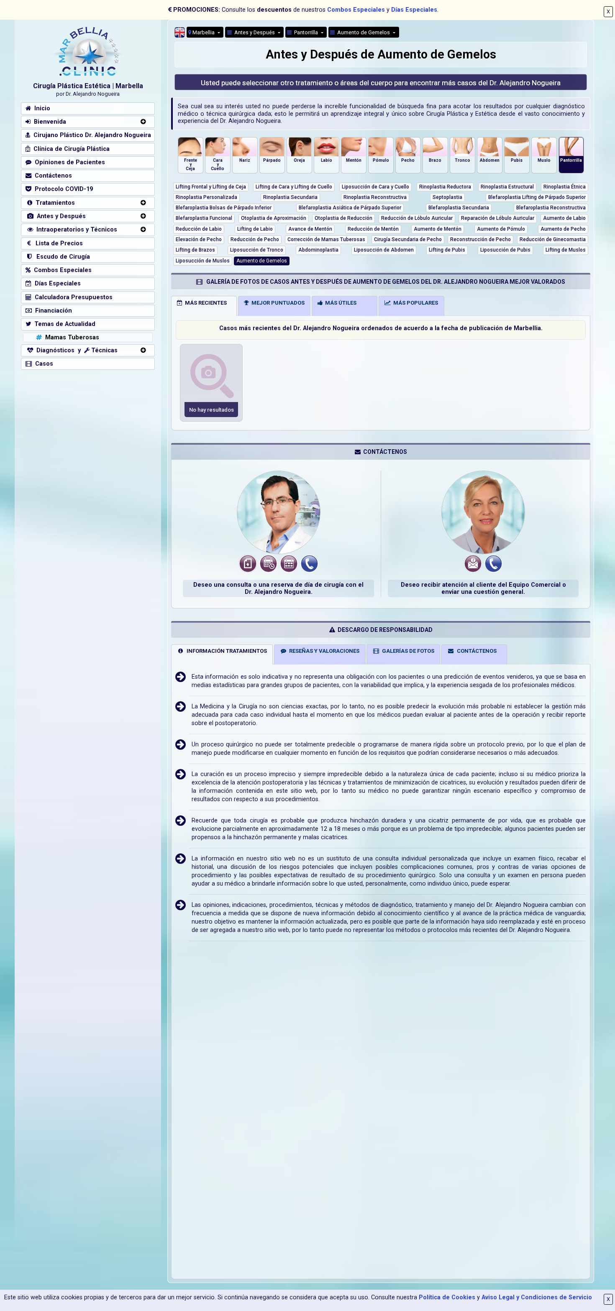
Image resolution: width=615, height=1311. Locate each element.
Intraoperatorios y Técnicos (75, 229)
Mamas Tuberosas (70, 337)
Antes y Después (59, 216)
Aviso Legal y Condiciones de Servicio (537, 1297)
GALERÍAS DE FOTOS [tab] (406, 651)
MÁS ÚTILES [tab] (339, 303)
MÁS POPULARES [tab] (414, 303)
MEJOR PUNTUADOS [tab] (277, 303)
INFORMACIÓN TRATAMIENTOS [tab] (225, 651)
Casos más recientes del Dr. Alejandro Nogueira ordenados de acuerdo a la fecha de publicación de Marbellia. (381, 328)
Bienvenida (48, 121)
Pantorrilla (305, 32)
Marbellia (203, 32)
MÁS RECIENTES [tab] (204, 303)
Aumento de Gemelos (363, 32)
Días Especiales (414, 9)
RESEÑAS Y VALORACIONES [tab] (323, 651)
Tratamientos (53, 202)
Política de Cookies (447, 1297)
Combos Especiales (356, 9)
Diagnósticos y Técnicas (75, 350)
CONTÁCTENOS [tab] (475, 651)
